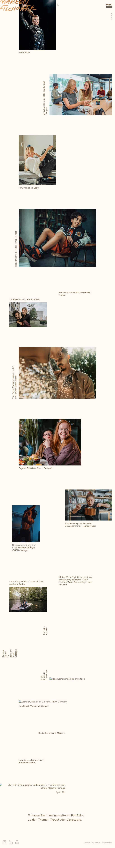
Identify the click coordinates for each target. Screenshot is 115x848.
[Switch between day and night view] (57, 4)
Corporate (74, 819)
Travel (54, 819)
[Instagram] (4, 843)
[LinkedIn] (11, 843)
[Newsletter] (17, 843)
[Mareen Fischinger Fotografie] (18, 5)
